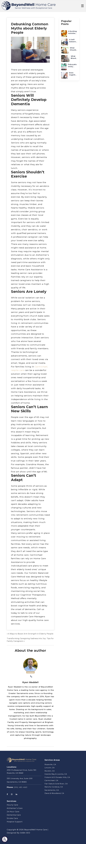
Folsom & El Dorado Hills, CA (57, 777)
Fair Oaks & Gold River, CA (56, 784)
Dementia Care (14, 815)
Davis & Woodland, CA (54, 793)
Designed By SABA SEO (18, 833)
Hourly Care (12, 805)
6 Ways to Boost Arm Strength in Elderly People (30, 634)
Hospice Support (15, 822)
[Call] (31, 677)
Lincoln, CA (50, 768)
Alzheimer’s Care (15, 808)
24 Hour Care (13, 812)
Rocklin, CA (50, 771)
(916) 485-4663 (20, 787)
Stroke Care (12, 818)
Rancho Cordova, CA (54, 787)
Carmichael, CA (51, 780)
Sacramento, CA (52, 790)
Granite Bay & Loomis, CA (56, 774)
